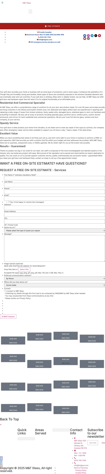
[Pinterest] (99, 35)
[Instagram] (88, 35)
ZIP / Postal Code (11, 225)
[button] (30, 11)
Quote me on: (9, 227)
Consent (7, 288)
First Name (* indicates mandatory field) (20, 175)
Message (8, 234)
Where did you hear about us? (15, 282)
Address (7, 204)
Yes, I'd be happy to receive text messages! (27, 202)
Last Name (8, 181)
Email (6, 195)
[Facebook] (84, 35)
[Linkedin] (92, 35)
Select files (24, 269)
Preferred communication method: (17, 275)
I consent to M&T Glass (15, 291)
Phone (7, 188)
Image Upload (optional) (13, 263)
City (5, 218)
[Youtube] (84, 38)
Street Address (10, 211)
